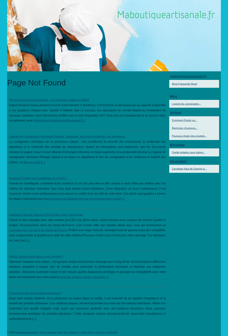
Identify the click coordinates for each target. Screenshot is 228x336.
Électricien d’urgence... (185, 128)
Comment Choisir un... (184, 120)
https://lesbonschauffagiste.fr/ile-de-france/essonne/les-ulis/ (82, 198)
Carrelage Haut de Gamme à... (189, 168)
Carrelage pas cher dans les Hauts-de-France (38, 230)
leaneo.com (32, 162)
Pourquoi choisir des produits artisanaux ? (35, 293)
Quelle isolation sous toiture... (188, 152)
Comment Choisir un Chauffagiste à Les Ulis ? (38, 178)
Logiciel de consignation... (186, 103)
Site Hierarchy (71, 332)
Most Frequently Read (184, 83)
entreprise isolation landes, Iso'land (80, 277)
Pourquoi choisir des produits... (189, 135)
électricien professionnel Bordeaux (57, 120)
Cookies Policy (86, 332)
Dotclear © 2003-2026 (106, 332)
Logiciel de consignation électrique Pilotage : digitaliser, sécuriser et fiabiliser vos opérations (67, 136)
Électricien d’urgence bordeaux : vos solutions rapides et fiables (49, 99)
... (83, 120)
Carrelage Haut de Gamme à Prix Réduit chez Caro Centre (46, 214)
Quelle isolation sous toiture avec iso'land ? (36, 256)
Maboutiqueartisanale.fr (27, 332)
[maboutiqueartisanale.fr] (114, 35)
